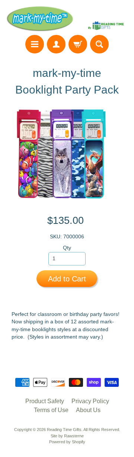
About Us (88, 410)
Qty (67, 248)
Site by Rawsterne (67, 436)
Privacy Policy (90, 401)
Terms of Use (51, 410)
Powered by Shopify (67, 442)
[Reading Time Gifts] (67, 18)
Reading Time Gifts (64, 429)
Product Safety (44, 401)
